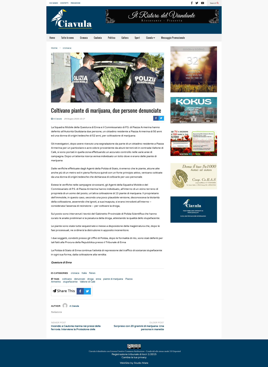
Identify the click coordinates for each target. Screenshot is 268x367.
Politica (111, 38)
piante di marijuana (113, 279)
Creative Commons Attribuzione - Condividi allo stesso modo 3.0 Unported (149, 351)
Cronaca (84, 38)
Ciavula (149, 38)
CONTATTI (64, 3)
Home (52, 38)
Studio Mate (141, 363)
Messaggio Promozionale (173, 38)
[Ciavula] (72, 20)
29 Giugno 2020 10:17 (74, 119)
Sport (137, 38)
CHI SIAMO (53, 3)
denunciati (79, 279)
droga (90, 279)
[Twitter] (196, 3)
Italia (84, 273)
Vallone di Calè (87, 281)
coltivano (67, 279)
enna (98, 279)
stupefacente (70, 281)
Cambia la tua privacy (134, 357)
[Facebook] (192, 3)
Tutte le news (67, 38)
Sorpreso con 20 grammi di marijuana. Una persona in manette (139, 328)
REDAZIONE (75, 3)
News (92, 273)
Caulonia (98, 38)
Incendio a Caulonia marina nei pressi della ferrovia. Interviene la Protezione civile (75, 328)
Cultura (124, 38)
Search (213, 3)
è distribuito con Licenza (135, 351)
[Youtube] (202, 3)
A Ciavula (57, 119)
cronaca (75, 273)
